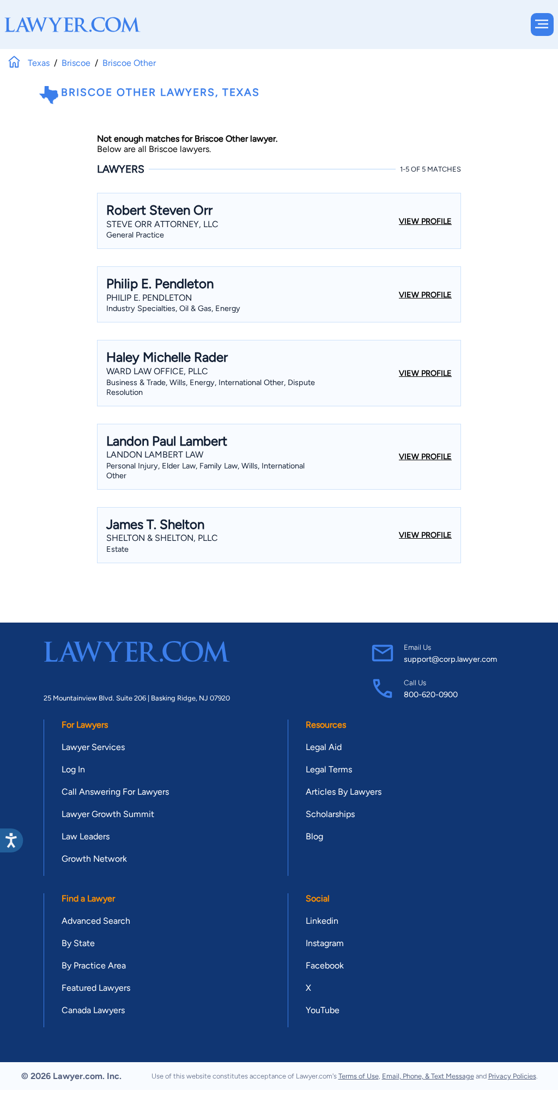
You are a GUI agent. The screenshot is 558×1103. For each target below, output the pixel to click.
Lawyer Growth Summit (108, 814)
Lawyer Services (93, 747)
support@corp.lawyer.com (450, 659)
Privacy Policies (512, 1076)
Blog (314, 836)
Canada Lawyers (93, 1010)
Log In (73, 769)
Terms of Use (358, 1076)
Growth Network (94, 859)
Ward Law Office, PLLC (157, 371)
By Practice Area (94, 965)
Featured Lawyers (96, 988)
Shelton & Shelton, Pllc (162, 538)
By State (78, 943)
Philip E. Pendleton (149, 297)
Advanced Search (96, 921)
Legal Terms (329, 769)
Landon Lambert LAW (154, 454)
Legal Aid (324, 747)
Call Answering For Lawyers (115, 792)
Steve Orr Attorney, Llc (162, 224)
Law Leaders (86, 836)
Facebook (325, 965)
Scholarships (330, 814)
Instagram (325, 943)
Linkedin (322, 921)
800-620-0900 (431, 694)
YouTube (322, 1010)
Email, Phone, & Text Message (428, 1076)
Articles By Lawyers (343, 792)
